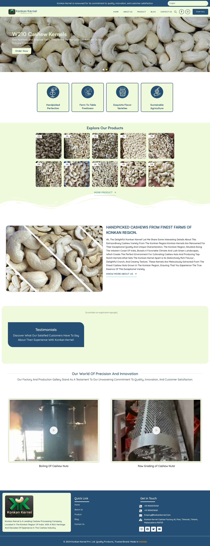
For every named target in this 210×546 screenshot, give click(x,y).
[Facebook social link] (181, 11)
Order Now (200, 12)
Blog (76, 519)
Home (77, 505)
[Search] (175, 11)
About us (78, 509)
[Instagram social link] (187, 11)
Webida (143, 541)
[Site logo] (23, 11)
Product (78, 514)
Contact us (79, 524)
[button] (2, 44)
